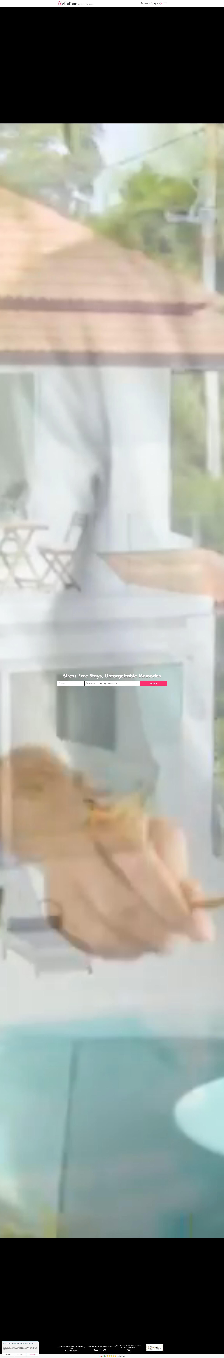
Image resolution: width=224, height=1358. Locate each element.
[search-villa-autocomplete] (151, 3)
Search (153, 683)
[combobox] (122, 683)
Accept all (32, 1354)
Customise (8, 1354)
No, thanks (20, 1354)
